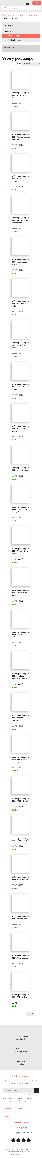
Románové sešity (18, 15)
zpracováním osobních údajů (23, 1095)
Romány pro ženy (32, 15)
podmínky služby (18, 1101)
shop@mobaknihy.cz (22, 1132)
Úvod (4, 15)
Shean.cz (20, 1154)
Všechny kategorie (14, 40)
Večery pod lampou (14, 36)
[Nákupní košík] (25, 3)
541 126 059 (22, 1128)
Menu (38, 3)
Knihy (9, 15)
